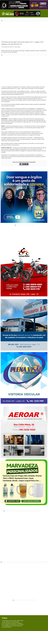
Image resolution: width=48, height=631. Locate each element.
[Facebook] (22, 164)
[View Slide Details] (24, 5)
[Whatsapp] (26, 164)
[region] (24, 5)
